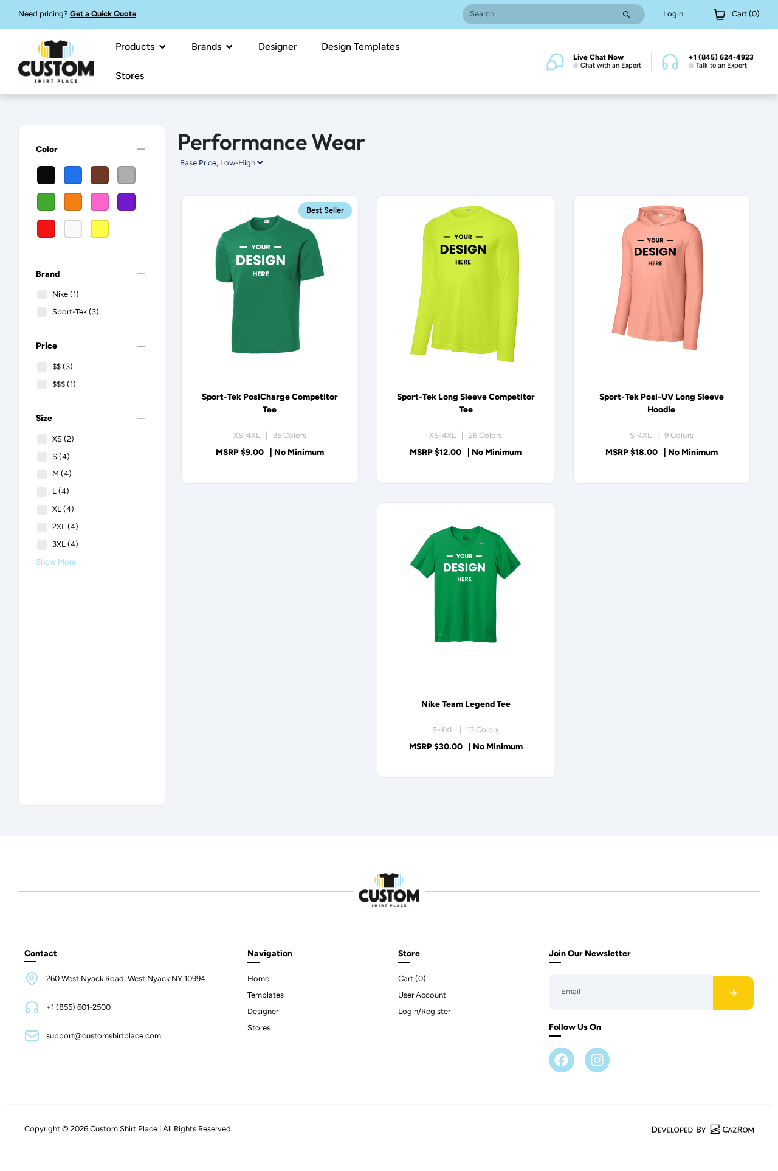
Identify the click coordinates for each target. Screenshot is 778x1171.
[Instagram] (597, 1060)
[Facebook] (561, 1060)
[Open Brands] (229, 47)
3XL (65, 544)
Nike (65, 294)
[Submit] (626, 14)
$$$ (64, 384)
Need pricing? (77, 13)
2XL (65, 526)
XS (63, 438)
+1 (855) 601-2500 (78, 1007)
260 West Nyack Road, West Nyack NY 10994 (125, 978)
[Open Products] (162, 47)
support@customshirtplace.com (103, 1035)
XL (63, 508)
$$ (62, 366)
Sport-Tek (75, 311)
